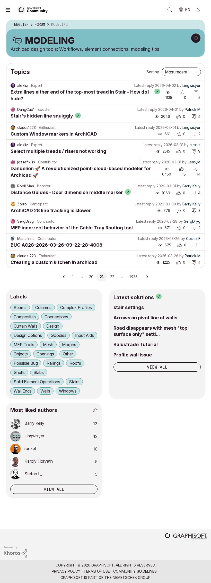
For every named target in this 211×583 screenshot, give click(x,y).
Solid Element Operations (37, 381)
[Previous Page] (64, 276)
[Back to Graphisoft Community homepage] (34, 9)
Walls (45, 391)
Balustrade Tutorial (135, 344)
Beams (20, 307)
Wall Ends (23, 391)
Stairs (74, 381)
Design (52, 326)
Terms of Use (97, 571)
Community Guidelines (135, 571)
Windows (67, 391)
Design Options (28, 335)
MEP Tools (24, 344)
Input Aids (84, 335)
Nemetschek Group (132, 577)
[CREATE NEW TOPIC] (195, 38)
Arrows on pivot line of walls (145, 317)
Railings (54, 363)
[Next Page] (147, 276)
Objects (21, 353)
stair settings (128, 307)
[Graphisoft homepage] (186, 537)
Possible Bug (26, 363)
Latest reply (144, 85)
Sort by (153, 72)
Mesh (48, 344)
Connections (56, 316)
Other (68, 353)
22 (112, 276)
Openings (45, 353)
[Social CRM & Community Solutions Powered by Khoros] (15, 551)
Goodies (58, 335)
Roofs (75, 363)
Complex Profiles (76, 307)
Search (170, 9)
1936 (133, 276)
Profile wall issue (132, 354)
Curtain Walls (26, 326)
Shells (19, 372)
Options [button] (197, 25)
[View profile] (13, 85)
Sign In (200, 9)
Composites (25, 316)
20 (91, 276)
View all (157, 367)
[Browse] (10, 9)
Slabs (38, 372)
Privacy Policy (66, 571)
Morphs (69, 344)
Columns (43, 307)
